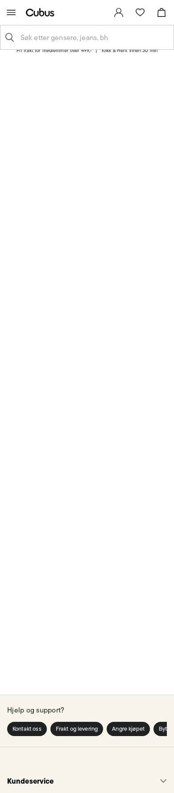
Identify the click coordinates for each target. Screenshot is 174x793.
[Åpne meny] (11, 12)
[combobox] (94, 37)
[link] (118, 12)
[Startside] (42, 12)
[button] (27, 729)
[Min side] (118, 12)
